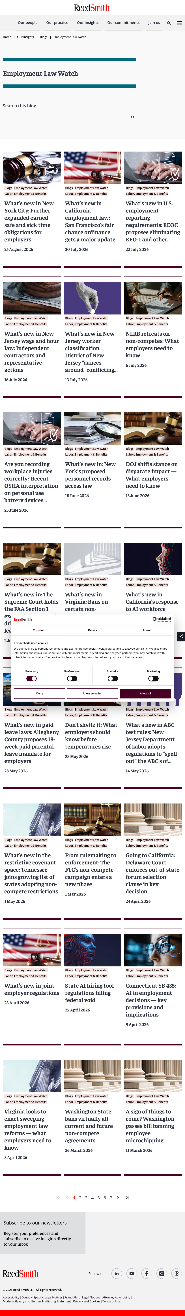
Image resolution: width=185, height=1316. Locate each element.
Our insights (88, 22)
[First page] (57, 1197)
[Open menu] (179, 23)
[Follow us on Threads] (176, 1273)
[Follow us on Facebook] (146, 1273)
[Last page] (127, 1197)
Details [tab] (92, 630)
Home (7, 37)
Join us (154, 22)
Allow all (145, 693)
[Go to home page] (92, 7)
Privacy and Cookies (86, 1301)
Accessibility (11, 1297)
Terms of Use (111, 1301)
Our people (28, 22)
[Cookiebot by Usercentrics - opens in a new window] (155, 619)
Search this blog (19, 106)
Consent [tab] (38, 630)
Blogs (44, 37)
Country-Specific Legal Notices (42, 1297)
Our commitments (123, 22)
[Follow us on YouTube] (131, 1273)
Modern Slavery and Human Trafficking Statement (37, 1301)
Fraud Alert (72, 1297)
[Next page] (118, 1197)
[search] (133, 117)
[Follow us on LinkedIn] (116, 1273)
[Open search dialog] (169, 23)
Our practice (57, 22)
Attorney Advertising (116, 1297)
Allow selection (92, 693)
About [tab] (147, 630)
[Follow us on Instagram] (161, 1273)
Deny (39, 693)
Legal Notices (91, 1297)
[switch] (72, 678)
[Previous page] (67, 1197)
